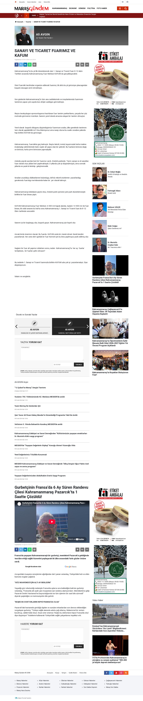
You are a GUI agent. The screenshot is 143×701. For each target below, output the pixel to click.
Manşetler (22, 2)
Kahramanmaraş (59, 8)
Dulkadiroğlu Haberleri (68, 684)
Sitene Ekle (47, 2)
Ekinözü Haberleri (22, 684)
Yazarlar (28, 22)
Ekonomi (73, 8)
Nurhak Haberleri (44, 687)
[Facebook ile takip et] (106, 673)
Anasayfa (20, 22)
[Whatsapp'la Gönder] (30, 65)
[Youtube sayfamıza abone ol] (116, 673)
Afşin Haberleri (44, 680)
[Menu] (120, 8)
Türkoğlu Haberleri (112, 684)
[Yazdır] (34, 65)
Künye (57, 673)
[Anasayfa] (16, 2)
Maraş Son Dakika (112, 687)
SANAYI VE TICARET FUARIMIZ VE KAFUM (47, 22)
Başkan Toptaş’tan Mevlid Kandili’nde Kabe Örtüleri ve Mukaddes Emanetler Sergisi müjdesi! (67, 15)
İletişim (64, 673)
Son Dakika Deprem (90, 687)
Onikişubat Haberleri (90, 684)
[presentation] (21, 15)
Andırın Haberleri (44, 684)
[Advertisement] (52, 294)
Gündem (82, 8)
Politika (91, 8)
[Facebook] (16, 65)
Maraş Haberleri (22, 680)
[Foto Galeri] (127, 2)
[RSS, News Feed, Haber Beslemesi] (126, 673)
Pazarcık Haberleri (23, 687)
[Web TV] (123, 2)
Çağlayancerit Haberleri (114, 680)
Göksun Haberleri (89, 680)
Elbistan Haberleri (67, 680)
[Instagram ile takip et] (121, 673)
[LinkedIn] (25, 65)
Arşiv (40, 2)
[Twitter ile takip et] (111, 673)
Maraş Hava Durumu (23, 690)
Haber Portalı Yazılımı (24, 698)
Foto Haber (102, 8)
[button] (77, 65)
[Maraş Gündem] (31, 8)
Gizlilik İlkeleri (73, 673)
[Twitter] (21, 65)
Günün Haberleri (31, 2)
